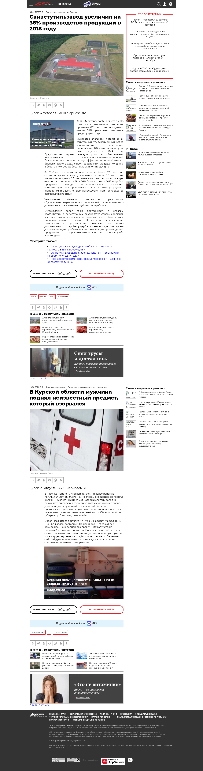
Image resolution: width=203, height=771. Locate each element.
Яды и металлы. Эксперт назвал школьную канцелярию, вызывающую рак (153, 443)
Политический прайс (59, 720)
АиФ (51, 473)
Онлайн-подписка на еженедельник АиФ (68, 717)
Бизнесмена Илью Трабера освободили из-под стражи (150, 173)
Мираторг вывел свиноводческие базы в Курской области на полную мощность (58, 339)
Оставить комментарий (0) (101, 274)
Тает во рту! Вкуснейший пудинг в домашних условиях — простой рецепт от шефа (154, 117)
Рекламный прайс (57, 714)
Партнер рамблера (90, 760)
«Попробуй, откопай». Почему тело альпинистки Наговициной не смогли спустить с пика (155, 137)
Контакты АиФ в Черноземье (83, 714)
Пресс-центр (126, 714)
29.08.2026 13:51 (36, 387)
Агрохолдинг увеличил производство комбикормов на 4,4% (57, 320)
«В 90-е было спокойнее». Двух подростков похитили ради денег (154, 97)
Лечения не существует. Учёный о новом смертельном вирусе (154, 432)
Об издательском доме (146, 714)
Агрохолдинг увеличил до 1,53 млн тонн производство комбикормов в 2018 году (103, 320)
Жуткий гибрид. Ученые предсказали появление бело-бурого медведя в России (156, 127)
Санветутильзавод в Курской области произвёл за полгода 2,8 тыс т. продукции (80, 248)
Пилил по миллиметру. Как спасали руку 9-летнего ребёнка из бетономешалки (57, 656)
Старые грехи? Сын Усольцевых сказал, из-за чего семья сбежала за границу (155, 423)
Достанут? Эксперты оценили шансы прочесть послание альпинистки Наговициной (156, 88)
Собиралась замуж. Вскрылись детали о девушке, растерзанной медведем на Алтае (154, 108)
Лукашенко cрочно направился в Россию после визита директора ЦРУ (155, 183)
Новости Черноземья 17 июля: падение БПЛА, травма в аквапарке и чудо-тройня (103, 665)
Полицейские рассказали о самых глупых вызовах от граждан (153, 154)
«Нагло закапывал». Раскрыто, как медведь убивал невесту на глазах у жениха (155, 404)
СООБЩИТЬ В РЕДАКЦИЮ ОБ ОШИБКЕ (89, 720)
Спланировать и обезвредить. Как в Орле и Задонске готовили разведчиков (149, 46)
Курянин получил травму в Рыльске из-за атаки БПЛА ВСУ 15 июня (81, 581)
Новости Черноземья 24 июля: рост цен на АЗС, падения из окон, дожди (58, 665)
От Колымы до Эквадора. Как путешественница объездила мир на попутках (149, 34)
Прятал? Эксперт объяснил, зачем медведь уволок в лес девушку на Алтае (154, 414)
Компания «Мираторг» (40, 98)
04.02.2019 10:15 (36, 12)
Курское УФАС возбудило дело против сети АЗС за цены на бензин (149, 69)
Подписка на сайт (108, 714)
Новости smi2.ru (39, 378)
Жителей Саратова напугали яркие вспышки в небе (154, 164)
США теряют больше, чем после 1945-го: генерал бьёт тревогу (155, 193)
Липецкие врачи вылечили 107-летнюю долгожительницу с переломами (103, 656)
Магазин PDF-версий (100, 717)
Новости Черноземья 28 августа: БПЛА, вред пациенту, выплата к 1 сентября (149, 22)
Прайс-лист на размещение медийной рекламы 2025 (141, 717)
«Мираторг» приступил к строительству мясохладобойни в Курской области (58, 329)
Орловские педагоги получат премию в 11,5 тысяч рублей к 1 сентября (149, 58)
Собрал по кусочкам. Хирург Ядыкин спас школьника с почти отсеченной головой (156, 394)
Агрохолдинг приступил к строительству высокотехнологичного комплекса (95, 331)
